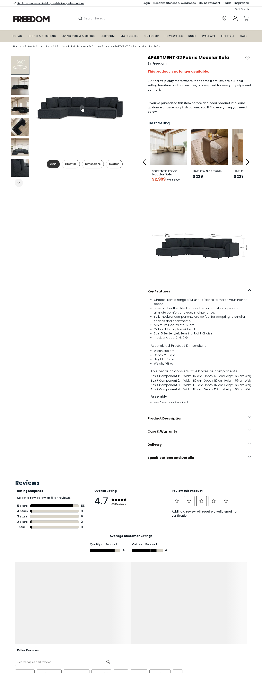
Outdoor (151, 36)
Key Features (159, 291)
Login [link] (146, 3)
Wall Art (209, 36)
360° (53, 164)
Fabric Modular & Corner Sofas (89, 46)
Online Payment (209, 3)
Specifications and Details (171, 457)
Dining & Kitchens (42, 36)
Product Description (165, 418)
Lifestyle (228, 36)
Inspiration (241, 3)
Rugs (192, 36)
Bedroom (108, 36)
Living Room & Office (78, 36)
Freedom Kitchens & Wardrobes (174, 3)
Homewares (174, 36)
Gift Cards (242, 9)
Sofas (17, 36)
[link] (224, 18)
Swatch (114, 164)
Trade (227, 3)
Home (17, 46)
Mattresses (130, 36)
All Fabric (59, 46)
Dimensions (93, 164)
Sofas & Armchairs (37, 46)
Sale (243, 36)
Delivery (155, 444)
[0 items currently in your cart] (246, 18)
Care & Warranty (162, 431)
